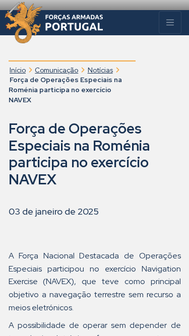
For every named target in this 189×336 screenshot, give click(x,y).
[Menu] (170, 22)
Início (18, 70)
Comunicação (56, 70)
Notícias (100, 70)
